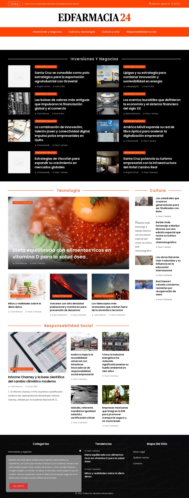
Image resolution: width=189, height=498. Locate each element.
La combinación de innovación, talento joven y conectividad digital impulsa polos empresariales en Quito (62, 133)
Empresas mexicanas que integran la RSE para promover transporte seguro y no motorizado (115, 414)
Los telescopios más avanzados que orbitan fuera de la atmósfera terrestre (109, 307)
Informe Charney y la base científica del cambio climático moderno (36, 379)
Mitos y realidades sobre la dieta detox (24, 305)
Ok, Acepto (18, 486)
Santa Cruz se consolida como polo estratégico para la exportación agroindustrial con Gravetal (53, 4)
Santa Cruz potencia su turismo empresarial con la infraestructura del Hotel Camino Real (149, 162)
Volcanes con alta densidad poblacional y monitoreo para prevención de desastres (68, 307)
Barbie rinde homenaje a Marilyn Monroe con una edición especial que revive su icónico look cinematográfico (168, 232)
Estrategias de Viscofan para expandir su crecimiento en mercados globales (57, 162)
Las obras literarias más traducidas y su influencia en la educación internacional (168, 263)
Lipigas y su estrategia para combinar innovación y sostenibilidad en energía (144, 77)
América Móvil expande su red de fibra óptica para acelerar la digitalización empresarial (148, 131)
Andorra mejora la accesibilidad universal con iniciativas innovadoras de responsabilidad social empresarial (82, 364)
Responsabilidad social (22, 369)
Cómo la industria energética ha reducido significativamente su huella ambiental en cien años (115, 363)
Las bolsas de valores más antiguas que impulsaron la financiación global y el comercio (62, 104)
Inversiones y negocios (46, 67)
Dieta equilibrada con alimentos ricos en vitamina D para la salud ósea (104, 458)
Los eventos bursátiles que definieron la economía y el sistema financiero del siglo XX (152, 104)
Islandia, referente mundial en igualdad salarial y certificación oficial (83, 412)
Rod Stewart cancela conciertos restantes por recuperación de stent (167, 288)
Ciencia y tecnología (22, 203)
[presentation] (22, 3)
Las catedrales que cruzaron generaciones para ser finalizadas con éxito (167, 205)
